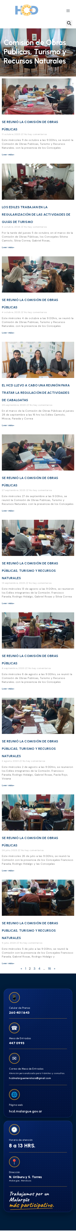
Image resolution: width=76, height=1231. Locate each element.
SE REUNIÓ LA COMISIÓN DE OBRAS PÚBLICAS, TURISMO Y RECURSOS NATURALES (30, 570)
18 (49, 969)
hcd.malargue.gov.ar (25, 1111)
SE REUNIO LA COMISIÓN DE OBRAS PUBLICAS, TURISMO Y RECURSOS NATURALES (30, 930)
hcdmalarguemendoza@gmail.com (30, 1078)
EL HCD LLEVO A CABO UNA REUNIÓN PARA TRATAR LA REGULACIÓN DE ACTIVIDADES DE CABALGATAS (36, 392)
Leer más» (8, 154)
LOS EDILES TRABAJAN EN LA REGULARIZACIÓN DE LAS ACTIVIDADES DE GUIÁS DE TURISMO (36, 214)
